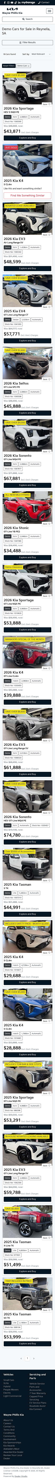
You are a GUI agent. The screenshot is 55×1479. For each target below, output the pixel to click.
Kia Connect (36, 1409)
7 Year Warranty (38, 1393)
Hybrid (6, 1386)
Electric (7, 1393)
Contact (45, 2)
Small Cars (8, 1380)
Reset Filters (8, 66)
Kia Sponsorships (12, 1442)
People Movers (11, 1390)
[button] (49, 11)
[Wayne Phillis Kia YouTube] (12, 2)
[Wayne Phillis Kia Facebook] (5, 2)
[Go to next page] (33, 1358)
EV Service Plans (38, 1403)
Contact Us (9, 1426)
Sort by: (26, 54)
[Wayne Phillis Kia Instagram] (9, 2)
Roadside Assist (38, 1406)
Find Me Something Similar (27, 195)
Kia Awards (9, 1446)
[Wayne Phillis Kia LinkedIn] (20, 2)
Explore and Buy (27, 138)
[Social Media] (16, 2)
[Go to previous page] (21, 1358)
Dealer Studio (21, 1476)
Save (45, 104)
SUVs (6, 1383)
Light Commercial (12, 1396)
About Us (8, 1420)
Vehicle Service (37, 1384)
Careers (7, 1423)
